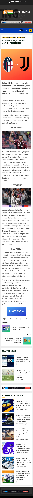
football (18, 319)
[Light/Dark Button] (21, 30)
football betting (6, 37)
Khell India (16, 16)
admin (5, 46)
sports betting (25, 319)
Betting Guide (22, 88)
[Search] (26, 30)
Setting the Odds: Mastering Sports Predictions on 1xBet (8, 361)
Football (14, 37)
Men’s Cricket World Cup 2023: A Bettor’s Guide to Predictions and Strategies (8, 419)
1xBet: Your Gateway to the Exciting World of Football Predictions (8, 375)
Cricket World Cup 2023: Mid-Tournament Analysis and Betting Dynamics (8, 405)
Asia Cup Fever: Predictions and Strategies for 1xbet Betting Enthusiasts (8, 448)
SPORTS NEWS (21, 37)
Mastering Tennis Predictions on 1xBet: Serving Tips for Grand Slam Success (8, 462)
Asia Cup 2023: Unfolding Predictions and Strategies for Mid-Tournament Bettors (8, 434)
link (12, 83)
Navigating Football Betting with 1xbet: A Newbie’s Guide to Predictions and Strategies (8, 476)
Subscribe (30, 30)
